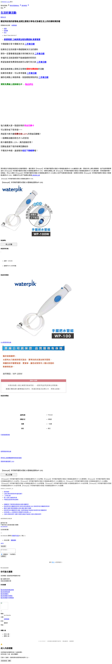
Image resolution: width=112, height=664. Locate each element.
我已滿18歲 (4, 660)
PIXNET (44, 641)
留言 (17, 535)
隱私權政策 (65, 641)
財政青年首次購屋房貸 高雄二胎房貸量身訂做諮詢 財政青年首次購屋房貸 (25, 510)
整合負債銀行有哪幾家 (7, 597)
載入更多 (3, 546)
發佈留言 (3, 556)
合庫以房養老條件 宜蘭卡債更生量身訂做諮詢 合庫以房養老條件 (22, 514)
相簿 (5, 28)
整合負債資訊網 (5, 592)
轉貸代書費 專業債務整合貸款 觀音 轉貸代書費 (17, 508)
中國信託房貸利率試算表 (11, 499)
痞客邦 (14, 535)
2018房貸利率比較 (6, 342)
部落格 (6, 30)
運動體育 (13, 540)
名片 (5, 32)
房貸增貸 (6, 491)
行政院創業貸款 (5, 434)
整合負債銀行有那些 (6, 595)
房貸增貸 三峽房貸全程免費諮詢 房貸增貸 (22, 39)
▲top (2, 543)
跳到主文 (3, 17)
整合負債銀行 (5, 594)
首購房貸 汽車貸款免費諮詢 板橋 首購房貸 (16, 504)
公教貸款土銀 (36, 175)
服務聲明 (71, 641)
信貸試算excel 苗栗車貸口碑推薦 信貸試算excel (17, 512)
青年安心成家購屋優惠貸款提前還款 (11, 458)
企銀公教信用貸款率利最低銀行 (13, 493)
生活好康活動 (8, 12)
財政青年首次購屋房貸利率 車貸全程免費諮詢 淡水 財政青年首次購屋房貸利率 (27, 506)
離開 (9, 660)
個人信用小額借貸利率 (10, 497)
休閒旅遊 (14, 25)
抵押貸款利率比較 (6, 451)
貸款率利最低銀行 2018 (7, 461)
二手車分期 (7, 495)
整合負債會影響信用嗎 (7, 590)
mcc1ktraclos (4, 526)
